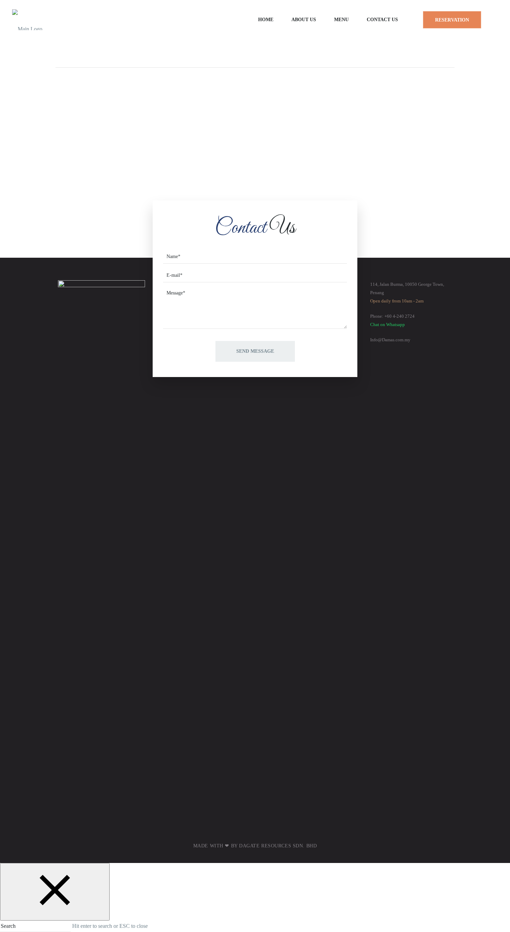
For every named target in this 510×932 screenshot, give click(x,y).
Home (265, 19)
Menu (341, 19)
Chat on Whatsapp (387, 324)
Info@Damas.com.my (390, 339)
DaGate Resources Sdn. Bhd (278, 845)
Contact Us (382, 19)
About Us (303, 19)
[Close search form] (55, 892)
